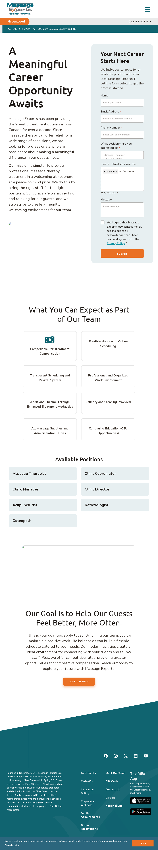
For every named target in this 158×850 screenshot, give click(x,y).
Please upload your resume (118, 164)
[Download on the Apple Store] (140, 800)
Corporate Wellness (87, 803)
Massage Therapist (29, 473)
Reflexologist (96, 505)
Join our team (79, 681)
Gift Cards (112, 781)
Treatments (88, 773)
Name (105, 95)
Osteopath (21, 520)
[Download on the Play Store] (140, 811)
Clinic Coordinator (100, 473)
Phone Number (111, 127)
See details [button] (12, 845)
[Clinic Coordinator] (122, 158)
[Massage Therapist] (122, 155)
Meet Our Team (115, 773)
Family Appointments (90, 814)
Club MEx (87, 781)
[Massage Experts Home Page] (20, 9)
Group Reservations (89, 826)
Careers (110, 797)
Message (106, 199)
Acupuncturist (24, 505)
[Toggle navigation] (148, 9)
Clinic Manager (25, 489)
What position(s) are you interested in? (116, 146)
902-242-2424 (21, 29)
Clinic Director (97, 489)
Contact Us (113, 789)
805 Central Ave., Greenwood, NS (57, 29)
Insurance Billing (87, 791)
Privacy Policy (116, 243)
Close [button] (143, 843)
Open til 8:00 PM (138, 21)
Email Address (111, 111)
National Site (114, 805)
